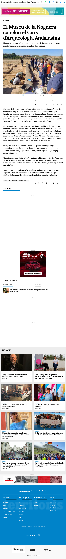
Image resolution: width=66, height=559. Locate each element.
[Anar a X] (34, 491)
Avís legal (53, 510)
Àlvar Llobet (5, 378)
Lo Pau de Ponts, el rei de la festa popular (47, 406)
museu (5, 180)
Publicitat (53, 502)
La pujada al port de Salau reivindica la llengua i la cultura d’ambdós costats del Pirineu (49, 465)
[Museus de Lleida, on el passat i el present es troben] (16, 392)
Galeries (37, 505)
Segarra (21, 511)
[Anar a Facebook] (31, 491)
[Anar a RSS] (45, 491)
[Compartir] (45, 2)
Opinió (36, 502)
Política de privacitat (53, 506)
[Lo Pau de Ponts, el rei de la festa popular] (49, 392)
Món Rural (6, 502)
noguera (21, 180)
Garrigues (22, 505)
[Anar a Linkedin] (37, 491)
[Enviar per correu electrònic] (38, 2)
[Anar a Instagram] (39, 491)
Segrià (21, 514)
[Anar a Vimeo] (42, 491)
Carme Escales (5, 408)
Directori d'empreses (9, 511)
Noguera (21, 517)
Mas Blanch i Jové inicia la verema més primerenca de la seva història (29, 290)
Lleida (21, 502)
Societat (5, 505)
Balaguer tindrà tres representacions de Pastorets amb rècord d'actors (49, 434)
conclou (26, 180)
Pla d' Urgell (23, 508)
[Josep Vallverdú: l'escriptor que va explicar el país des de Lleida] (16, 362)
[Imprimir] (41, 2)
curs (9, 180)
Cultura (6, 21)
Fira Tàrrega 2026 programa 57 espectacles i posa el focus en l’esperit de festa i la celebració (49, 376)
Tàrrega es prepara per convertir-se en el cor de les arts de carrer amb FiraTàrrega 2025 (15, 465)
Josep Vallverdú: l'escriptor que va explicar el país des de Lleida (14, 375)
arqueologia (15, 180)
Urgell (21, 520)
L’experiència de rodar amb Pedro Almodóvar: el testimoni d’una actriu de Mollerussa (15, 435)
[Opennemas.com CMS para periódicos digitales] (33, 535)
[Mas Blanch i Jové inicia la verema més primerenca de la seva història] (6, 290)
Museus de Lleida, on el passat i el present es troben (14, 406)
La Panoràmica (7, 514)
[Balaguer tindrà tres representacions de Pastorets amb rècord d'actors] (49, 421)
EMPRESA (6, 508)
